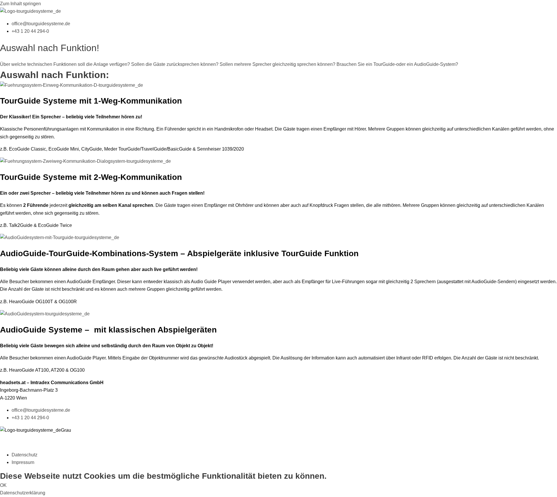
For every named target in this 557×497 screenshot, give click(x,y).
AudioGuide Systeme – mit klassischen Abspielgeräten (108, 329)
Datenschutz (24, 454)
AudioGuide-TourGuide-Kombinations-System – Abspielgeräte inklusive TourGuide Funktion (179, 253)
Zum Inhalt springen (20, 3)
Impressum (23, 462)
